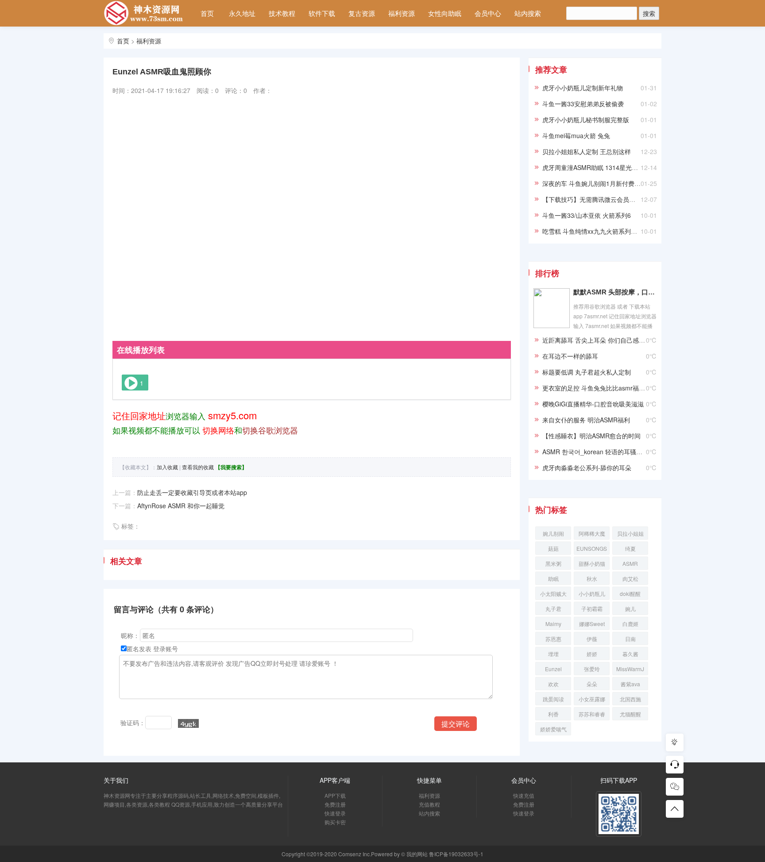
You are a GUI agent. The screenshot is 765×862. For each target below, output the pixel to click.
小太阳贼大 (553, 593)
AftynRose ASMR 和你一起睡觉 (180, 505)
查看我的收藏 (198, 467)
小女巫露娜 (592, 699)
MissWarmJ (630, 669)
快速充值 (523, 795)
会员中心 (488, 13)
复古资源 (361, 13)
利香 (553, 714)
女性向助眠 (444, 13)
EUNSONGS (591, 548)
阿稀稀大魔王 (592, 535)
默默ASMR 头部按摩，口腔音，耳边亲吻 (615, 292)
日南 (630, 638)
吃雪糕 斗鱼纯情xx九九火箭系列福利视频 (599, 231)
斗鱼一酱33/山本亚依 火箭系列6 (586, 215)
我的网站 (417, 854)
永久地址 (242, 13)
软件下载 (322, 13)
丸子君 (553, 608)
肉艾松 (630, 578)
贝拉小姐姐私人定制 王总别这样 (586, 151)
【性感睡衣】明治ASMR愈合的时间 (591, 435)
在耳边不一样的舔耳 (570, 356)
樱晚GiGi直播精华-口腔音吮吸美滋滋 (593, 403)
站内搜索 (527, 13)
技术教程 (282, 13)
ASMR (630, 563)
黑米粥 (553, 563)
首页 (207, 13)
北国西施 (630, 699)
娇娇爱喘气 (553, 729)
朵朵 (592, 684)
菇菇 (553, 548)
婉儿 (630, 608)
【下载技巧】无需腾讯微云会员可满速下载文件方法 (613, 199)
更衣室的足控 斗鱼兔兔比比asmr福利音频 (599, 387)
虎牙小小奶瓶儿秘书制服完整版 (585, 119)
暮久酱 (630, 653)
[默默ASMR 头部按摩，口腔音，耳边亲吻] (551, 307)
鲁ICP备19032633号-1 (456, 854)
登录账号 (165, 648)
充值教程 (429, 804)
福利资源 (401, 13)
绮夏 (630, 548)
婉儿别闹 (553, 533)
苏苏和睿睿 (592, 714)
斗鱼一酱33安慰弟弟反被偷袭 (583, 103)
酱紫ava (630, 684)
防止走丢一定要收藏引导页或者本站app (192, 492)
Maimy (553, 623)
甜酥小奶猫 (592, 563)
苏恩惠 (553, 638)
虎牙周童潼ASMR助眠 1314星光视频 (593, 167)
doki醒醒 (630, 593)
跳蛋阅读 (553, 699)
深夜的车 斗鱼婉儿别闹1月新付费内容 (594, 183)
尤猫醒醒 (630, 714)
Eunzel (553, 669)
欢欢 (553, 684)
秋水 (592, 578)
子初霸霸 (592, 608)
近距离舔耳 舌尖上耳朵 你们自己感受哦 (596, 340)
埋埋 (553, 653)
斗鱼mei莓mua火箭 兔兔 (576, 135)
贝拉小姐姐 (630, 533)
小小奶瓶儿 (592, 593)
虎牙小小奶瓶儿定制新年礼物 (582, 87)
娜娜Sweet (592, 623)
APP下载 (335, 795)
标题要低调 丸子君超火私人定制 (586, 371)
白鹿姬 (630, 623)
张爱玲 (592, 669)
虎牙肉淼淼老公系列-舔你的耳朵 (586, 467)
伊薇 (592, 638)
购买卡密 (335, 822)
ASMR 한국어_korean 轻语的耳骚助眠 (595, 451)
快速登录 (335, 813)
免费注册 (335, 804)
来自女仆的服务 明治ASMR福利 (586, 419)
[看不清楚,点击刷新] (188, 723)
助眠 (553, 578)
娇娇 (592, 653)
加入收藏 (167, 467)
